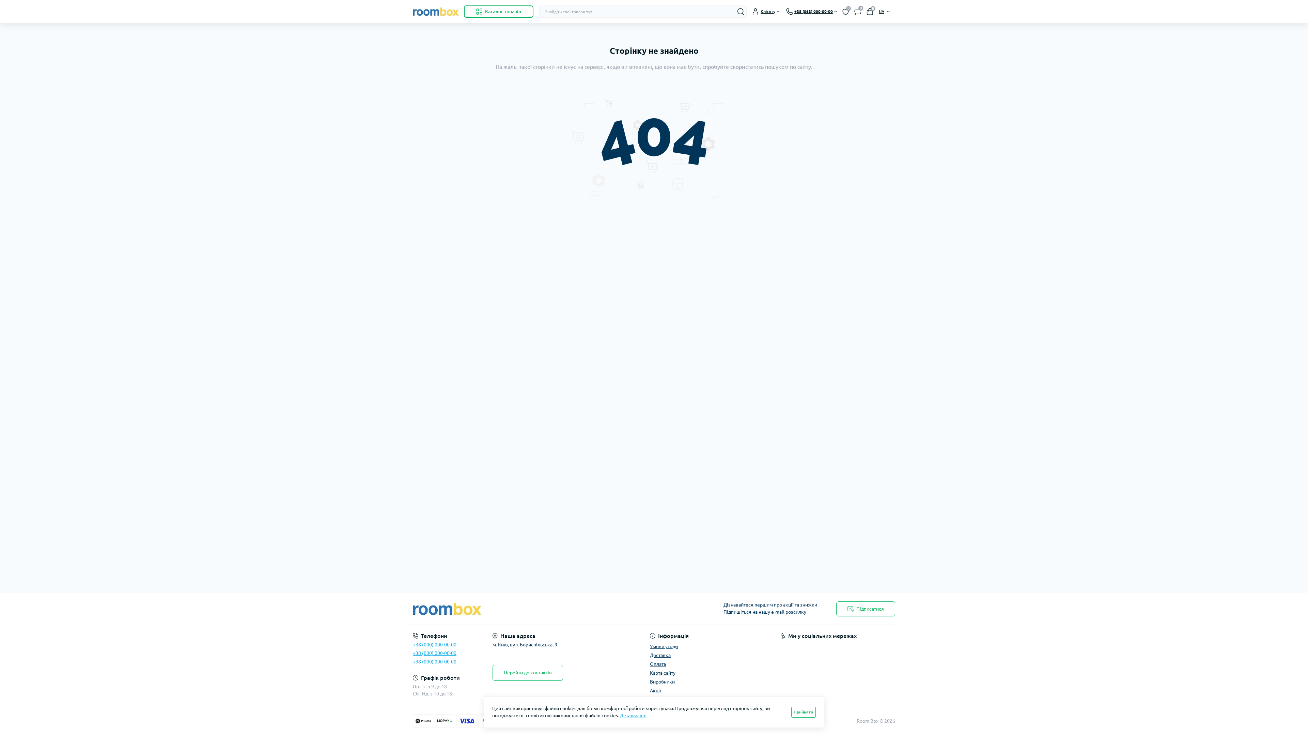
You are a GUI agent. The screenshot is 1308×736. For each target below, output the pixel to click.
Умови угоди (664, 646)
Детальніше (633, 715)
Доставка (660, 655)
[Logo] (435, 11)
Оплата (658, 664)
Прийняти (803, 712)
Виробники (662, 682)
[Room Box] (531, 609)
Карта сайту (662, 673)
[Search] (740, 11)
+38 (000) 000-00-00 (434, 644)
